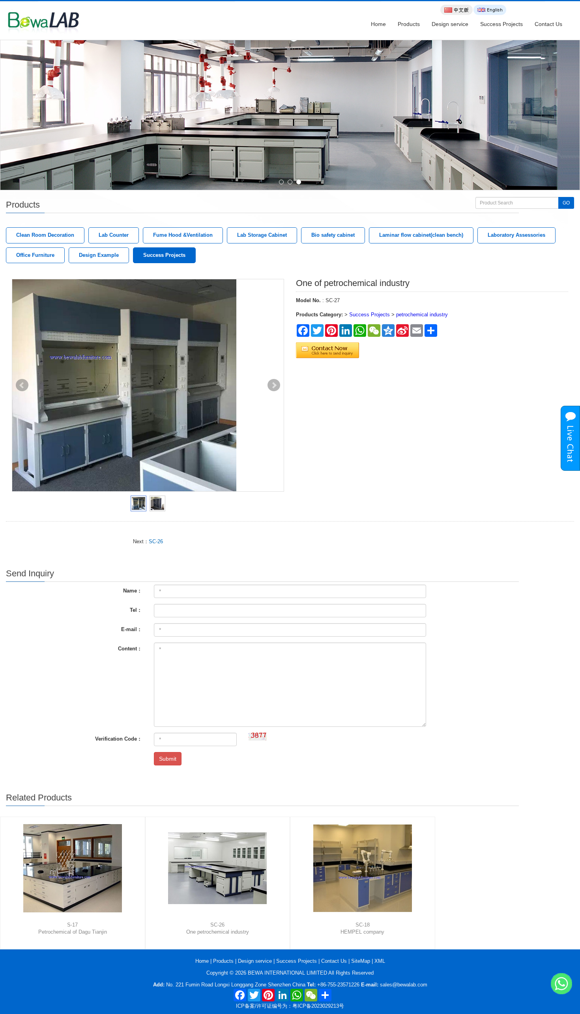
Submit (167, 759)
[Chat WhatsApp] (561, 983)
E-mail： (131, 629)
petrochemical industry (422, 315)
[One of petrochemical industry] (148, 385)
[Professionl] (290, 115)
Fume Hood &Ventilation (183, 235)
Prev (22, 385)
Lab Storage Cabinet (262, 235)
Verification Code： (118, 739)
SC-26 (156, 541)
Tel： (136, 610)
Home (378, 24)
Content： (130, 649)
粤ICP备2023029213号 (318, 1006)
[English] (489, 10)
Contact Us (548, 24)
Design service (450, 24)
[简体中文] (456, 10)
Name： (132, 591)
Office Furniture (35, 255)
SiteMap (360, 961)
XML (379, 961)
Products (409, 24)
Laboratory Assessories (516, 235)
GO (566, 203)
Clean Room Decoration (45, 235)
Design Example (99, 255)
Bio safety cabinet (333, 235)
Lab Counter (114, 235)
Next (274, 385)
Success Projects (501, 24)
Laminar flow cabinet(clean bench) (421, 235)
